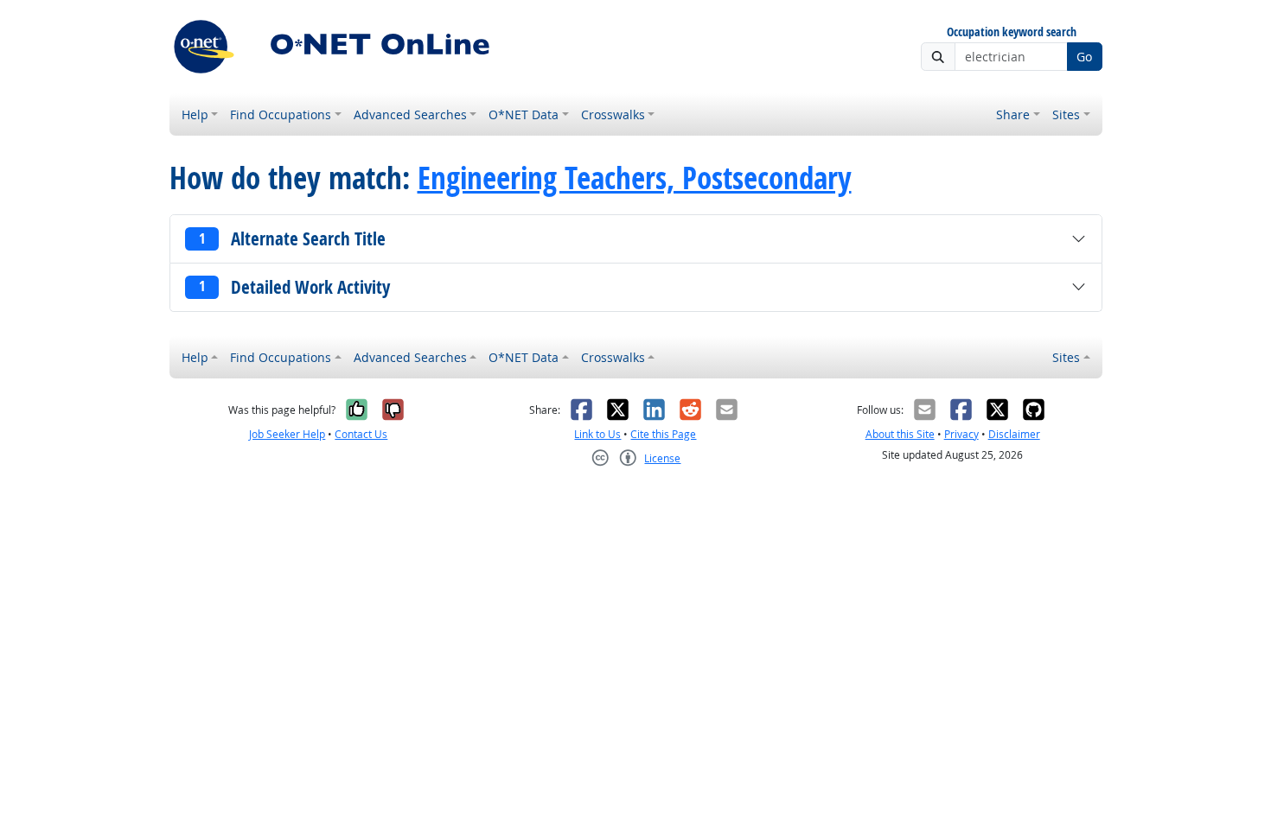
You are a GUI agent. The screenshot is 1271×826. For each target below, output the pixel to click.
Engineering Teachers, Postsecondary (635, 178)
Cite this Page (663, 434)
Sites (1066, 114)
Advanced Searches (410, 114)
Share (1013, 114)
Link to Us (597, 434)
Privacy (961, 434)
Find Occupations (280, 114)
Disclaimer (1014, 434)
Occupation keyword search (1011, 32)
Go (1084, 56)
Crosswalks (613, 114)
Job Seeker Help (287, 434)
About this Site (900, 434)
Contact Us (361, 434)
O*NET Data (524, 114)
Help (195, 114)
